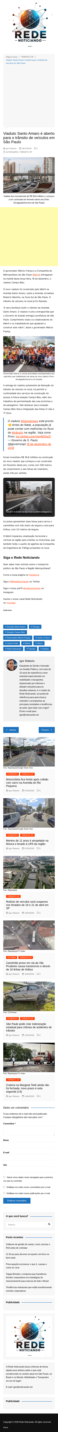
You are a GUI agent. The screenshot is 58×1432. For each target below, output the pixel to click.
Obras (39, 643)
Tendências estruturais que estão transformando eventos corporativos (29, 1289)
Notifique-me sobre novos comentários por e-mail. (29, 1187)
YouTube (10, 602)
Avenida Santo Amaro (16, 627)
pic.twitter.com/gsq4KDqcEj (33, 436)
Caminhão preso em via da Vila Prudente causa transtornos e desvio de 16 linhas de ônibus (28, 966)
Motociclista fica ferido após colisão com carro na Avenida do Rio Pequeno (27, 782)
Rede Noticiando (14, 649)
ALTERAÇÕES (12, 152)
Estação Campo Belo (16, 632)
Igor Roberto (11, 148)
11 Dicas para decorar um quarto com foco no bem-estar (27, 1256)
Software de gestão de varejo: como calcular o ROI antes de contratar (28, 1246)
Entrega (36, 627)
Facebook (34, 574)
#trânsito (17, 432)
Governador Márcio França (18, 638)
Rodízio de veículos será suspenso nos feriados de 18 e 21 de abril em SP (27, 905)
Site (5, 1165)
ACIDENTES (12, 774)
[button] (22, 506)
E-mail (6, 1152)
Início (5, 1427)
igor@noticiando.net (23, 1387)
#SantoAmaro (29, 421)
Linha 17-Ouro (43, 638)
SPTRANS (11, 957)
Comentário (9, 1123)
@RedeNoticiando (19, 581)
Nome (6, 1140)
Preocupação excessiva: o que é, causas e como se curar (26, 1266)
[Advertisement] (29, 95)
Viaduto (45, 649)
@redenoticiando (32, 588)
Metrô (36, 274)
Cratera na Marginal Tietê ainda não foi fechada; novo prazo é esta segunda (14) (27, 1088)
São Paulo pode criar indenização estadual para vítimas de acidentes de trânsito (29, 1027)
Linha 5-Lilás (12, 643)
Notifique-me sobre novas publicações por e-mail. (28, 1193)
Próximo (45, 730)
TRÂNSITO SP (25, 152)
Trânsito (31, 649)
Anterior (12, 730)
